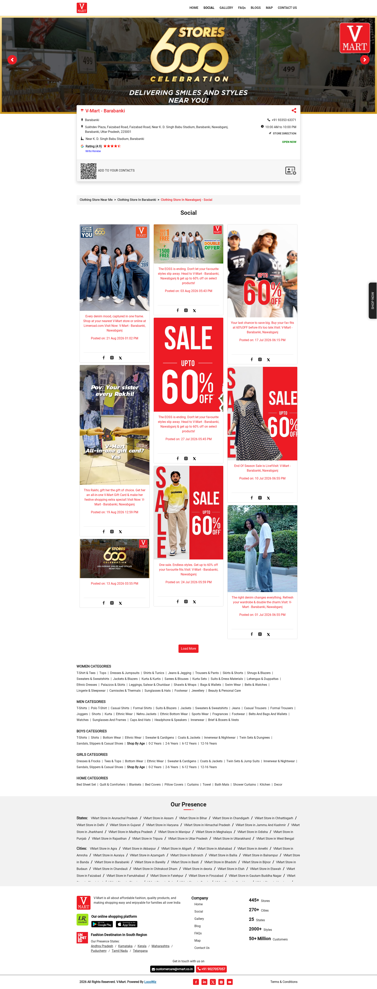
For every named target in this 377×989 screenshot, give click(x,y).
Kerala (142, 946)
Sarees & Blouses (176, 679)
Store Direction (284, 133)
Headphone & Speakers (171, 720)
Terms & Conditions (283, 982)
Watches (83, 720)
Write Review (93, 151)
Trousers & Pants (207, 673)
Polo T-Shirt (99, 708)
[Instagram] (112, 358)
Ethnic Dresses (87, 685)
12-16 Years (208, 744)
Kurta (108, 714)
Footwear (181, 691)
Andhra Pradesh (102, 946)
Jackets (185, 708)
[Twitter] (120, 358)
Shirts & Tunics (153, 673)
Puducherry (99, 951)
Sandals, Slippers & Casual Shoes (100, 744)
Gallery (226, 8)
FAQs (198, 934)
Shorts (96, 714)
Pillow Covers (174, 785)
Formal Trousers (281, 708)
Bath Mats (222, 785)
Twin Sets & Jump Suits (243, 761)
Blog (197, 926)
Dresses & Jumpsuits (124, 673)
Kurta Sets (199, 679)
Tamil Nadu (120, 951)
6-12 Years (189, 744)
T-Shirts (82, 708)
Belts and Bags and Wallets (268, 714)
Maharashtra (160, 946)
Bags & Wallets (210, 685)
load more (188, 649)
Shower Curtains (244, 785)
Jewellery (197, 691)
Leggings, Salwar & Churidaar (149, 685)
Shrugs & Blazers (259, 673)
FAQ (242, 8)
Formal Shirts (142, 708)
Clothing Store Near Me (96, 200)
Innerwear (197, 720)
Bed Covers (153, 785)
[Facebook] (103, 358)
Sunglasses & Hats (158, 691)
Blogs (256, 8)
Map (269, 8)
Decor (278, 785)
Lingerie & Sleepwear (91, 691)
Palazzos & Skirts (113, 685)
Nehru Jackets (146, 714)
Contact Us (287, 8)
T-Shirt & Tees (86, 673)
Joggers (82, 714)
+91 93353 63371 (284, 120)
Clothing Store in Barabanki (136, 200)
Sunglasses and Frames (109, 720)
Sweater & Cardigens (159, 738)
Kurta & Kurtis (151, 679)
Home (194, 8)
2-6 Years (171, 744)
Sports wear (200, 714)
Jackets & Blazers (125, 679)
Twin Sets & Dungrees (254, 738)
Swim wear (233, 685)
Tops (102, 673)
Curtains (193, 785)
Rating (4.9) (94, 146)
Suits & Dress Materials (227, 679)
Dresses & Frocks (88, 761)
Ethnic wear (124, 714)
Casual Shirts (120, 708)
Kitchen (265, 785)
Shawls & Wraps (185, 685)
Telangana (140, 951)
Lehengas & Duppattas (262, 679)
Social (208, 8)
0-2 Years (155, 744)
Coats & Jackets (189, 738)
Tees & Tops (112, 761)
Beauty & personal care (224, 691)
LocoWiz (150, 982)
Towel (207, 785)
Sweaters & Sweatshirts (93, 679)
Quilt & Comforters (112, 785)
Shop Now (373, 300)
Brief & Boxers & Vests (223, 720)
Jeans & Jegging (179, 673)
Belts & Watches (256, 685)
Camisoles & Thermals (125, 691)
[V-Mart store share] (294, 111)
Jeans (236, 708)
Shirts (95, 738)
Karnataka (125, 946)
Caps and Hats (140, 720)
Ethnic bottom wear (174, 714)
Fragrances (220, 714)
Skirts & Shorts (233, 673)
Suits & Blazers (166, 708)
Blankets (135, 785)
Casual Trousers (255, 708)
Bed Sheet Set (86, 785)
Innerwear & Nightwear (219, 738)
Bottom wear (112, 738)
